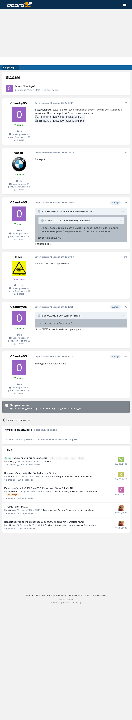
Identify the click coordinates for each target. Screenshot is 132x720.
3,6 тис (20, 285)
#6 (125, 356)
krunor (11, 476)
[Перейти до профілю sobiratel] (121, 490)
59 (80, 458)
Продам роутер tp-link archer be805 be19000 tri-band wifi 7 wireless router (44, 522)
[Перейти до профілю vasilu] (19, 164)
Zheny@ (12, 461)
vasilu (18, 153)
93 (20, 131)
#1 (126, 103)
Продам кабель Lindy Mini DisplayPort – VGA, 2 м (30, 473)
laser (18, 257)
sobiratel (12, 491)
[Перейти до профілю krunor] (121, 474)
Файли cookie (99, 595)
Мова (28, 595)
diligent (11, 510)
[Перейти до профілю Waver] (121, 459)
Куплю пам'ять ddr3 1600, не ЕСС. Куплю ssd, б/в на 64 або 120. (39, 488)
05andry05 (29, 86)
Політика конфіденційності (51, 595)
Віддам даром (51, 90)
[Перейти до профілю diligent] (121, 508)
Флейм (47, 461)
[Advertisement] (66, 33)
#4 (125, 257)
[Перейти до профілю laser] (19, 268)
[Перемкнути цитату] (39, 211)
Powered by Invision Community (66, 602)
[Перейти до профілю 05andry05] (9, 88)
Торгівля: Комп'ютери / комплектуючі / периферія (66, 476)
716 (20, 181)
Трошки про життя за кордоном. (30, 458)
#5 (125, 307)
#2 (125, 152)
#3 (125, 202)
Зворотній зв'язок (79, 595)
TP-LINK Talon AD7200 (16, 506)
